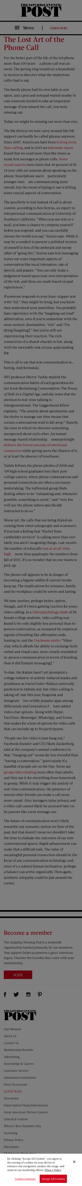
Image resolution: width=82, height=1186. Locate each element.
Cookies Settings (25, 1178)
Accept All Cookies (53, 1178)
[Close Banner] (74, 1161)
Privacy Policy (53, 1170)
